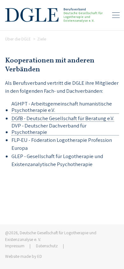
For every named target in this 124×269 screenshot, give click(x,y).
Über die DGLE (18, 39)
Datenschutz (47, 246)
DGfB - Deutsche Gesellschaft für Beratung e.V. (62, 118)
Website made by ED (23, 256)
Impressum (14, 246)
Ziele (41, 39)
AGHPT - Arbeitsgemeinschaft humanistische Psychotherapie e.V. (61, 106)
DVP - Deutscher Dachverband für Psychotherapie (48, 128)
